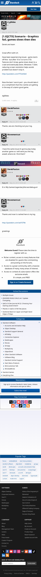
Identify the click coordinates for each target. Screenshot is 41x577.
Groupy (4, 508)
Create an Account (30, 529)
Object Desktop (6, 491)
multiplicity (28, 464)
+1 (4, 28)
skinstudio (12, 473)
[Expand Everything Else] (1, 375)
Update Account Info (31, 537)
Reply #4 (5, 210)
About (4, 523)
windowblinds (13, 461)
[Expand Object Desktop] (3, 328)
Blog (3, 526)
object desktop (15, 476)
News (3, 535)
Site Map (34, 573)
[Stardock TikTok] (20, 406)
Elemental (25, 494)
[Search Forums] (39, 3)
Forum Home (5, 13)
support (21, 479)
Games (25, 488)
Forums (4, 546)
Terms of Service (19, 573)
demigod (28, 473)
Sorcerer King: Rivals (28, 514)
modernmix (13, 479)
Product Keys (29, 532)
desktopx (12, 470)
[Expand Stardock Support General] (3, 331)
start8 (4, 467)
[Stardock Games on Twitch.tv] (22, 402)
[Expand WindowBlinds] (3, 369)
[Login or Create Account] (33, 3)
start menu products (26, 461)
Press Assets (5, 537)
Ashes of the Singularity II (30, 491)
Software (6, 488)
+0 (4, 141)
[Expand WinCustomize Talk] (3, 366)
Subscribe (31, 563)
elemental (25, 476)
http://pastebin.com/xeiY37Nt (14, 223)
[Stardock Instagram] (26, 402)
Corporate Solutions (8, 494)
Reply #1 (5, 122)
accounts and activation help (26, 467)
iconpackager (32, 470)
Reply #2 (5, 145)
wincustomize (21, 470)
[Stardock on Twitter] (11, 402)
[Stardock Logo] (11, 2)
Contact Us (5, 543)
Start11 (4, 497)
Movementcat (13, 134)
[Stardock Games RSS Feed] (28, 406)
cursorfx (20, 473)
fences (4, 461)
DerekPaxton (13, 108)
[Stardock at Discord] (17, 406)
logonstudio (34, 476)
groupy (36, 464)
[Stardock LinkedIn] (24, 406)
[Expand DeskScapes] (3, 340)
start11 (5, 473)
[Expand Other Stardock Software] (3, 354)
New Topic (34, 9)
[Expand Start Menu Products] (3, 363)
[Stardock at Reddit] (13, 406)
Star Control (26, 503)
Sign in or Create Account (20, 282)
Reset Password (29, 535)
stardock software (8, 464)
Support (28, 520)
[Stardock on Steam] (30, 402)
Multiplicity (5, 505)
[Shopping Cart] (36, 3)
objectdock (19, 464)
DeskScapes (5, 503)
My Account (28, 526)
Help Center (28, 523)
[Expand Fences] (3, 343)
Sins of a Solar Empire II (29, 500)
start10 (5, 470)
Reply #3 (5, 183)
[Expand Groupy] (3, 346)
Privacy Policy (8, 573)
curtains (5, 479)
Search (13, 13)
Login (19, 13)
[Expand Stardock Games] (1, 372)
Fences (4, 500)
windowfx (5, 476)
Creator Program (7, 540)
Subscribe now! (20, 390)
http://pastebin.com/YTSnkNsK (14, 74)
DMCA (28, 573)
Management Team (8, 529)
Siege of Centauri (27, 511)
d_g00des (11, 22)
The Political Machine (28, 505)
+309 (3, 114)
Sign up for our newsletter (13, 560)
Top (39, 121)
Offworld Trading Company (30, 508)
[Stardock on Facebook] (15, 402)
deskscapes (12, 467)
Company (5, 520)
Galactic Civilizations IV (29, 497)
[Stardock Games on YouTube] (18, 402)
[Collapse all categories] (39, 322)
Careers (4, 532)
